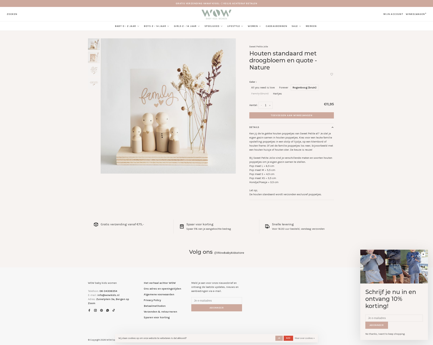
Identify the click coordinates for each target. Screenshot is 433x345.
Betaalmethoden (155, 305)
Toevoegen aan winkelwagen (291, 115)
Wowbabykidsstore (229, 252)
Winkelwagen (416, 14)
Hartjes (277, 93)
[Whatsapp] (107, 310)
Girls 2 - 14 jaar (185, 26)
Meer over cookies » (305, 338)
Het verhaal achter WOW (160, 282)
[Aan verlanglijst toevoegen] (331, 74)
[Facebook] (89, 310)
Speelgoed (212, 26)
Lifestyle (233, 26)
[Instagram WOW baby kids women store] (95, 310)
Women (253, 26)
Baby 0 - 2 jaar (125, 26)
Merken (311, 26)
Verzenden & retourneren (160, 311)
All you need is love (263, 87)
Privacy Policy (152, 300)
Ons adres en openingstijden (162, 288)
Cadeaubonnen (276, 26)
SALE (295, 26)
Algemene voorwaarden (159, 294)
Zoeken (12, 14)
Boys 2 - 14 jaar (155, 26)
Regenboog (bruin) (304, 87)
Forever (283, 87)
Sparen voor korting (157, 317)
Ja (279, 338)
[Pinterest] (101, 310)
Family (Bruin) (260, 93)
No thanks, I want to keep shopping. (385, 333)
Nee (288, 338)
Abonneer (217, 307)
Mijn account (393, 14)
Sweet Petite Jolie (258, 46)
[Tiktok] (113, 310)
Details (254, 127)
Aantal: (253, 105)
